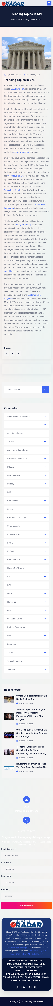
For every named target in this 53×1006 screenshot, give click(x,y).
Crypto (10, 509)
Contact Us (16, 967)
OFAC (9, 610)
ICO (8, 576)
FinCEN (10, 542)
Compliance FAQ (35, 951)
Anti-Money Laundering (18, 450)
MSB (24, 980)
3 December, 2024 (33, 75)
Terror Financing (14, 661)
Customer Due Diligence (18, 517)
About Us (22, 960)
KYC (9, 585)
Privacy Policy (33, 967)
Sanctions (11, 644)
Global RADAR (13, 559)
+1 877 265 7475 (26, 831)
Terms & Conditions (26, 970)
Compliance (12, 500)
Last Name (6, 876)
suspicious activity (15, 176)
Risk (9, 635)
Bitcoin (10, 467)
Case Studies (14, 963)
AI (8, 424)
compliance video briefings (16, 948)
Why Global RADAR (35, 954)
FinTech (11, 551)
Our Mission (35, 960)
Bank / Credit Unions (37, 977)
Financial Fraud (14, 534)
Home (14, 19)
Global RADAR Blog (34, 963)
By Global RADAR (13, 75)
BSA (9, 492)
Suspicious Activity (12, 190)
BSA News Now (18, 89)
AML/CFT (11, 441)
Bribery (10, 483)
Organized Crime (14, 618)
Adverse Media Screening (18, 416)
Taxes (10, 652)
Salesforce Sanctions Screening (26, 973)
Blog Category (13, 475)
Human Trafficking (15, 568)
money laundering (21, 152)
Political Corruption (16, 627)
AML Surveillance (15, 433)
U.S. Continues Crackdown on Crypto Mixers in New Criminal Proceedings (31, 733)
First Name (6, 862)
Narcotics (11, 602)
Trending (11, 669)
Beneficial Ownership (17, 458)
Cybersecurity (13, 526)
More (9, 593)
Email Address (8, 849)
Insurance (34, 980)
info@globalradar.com (26, 811)
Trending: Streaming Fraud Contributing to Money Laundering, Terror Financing (31, 750)
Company (5, 889)
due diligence (10, 271)
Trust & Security (13, 977)
